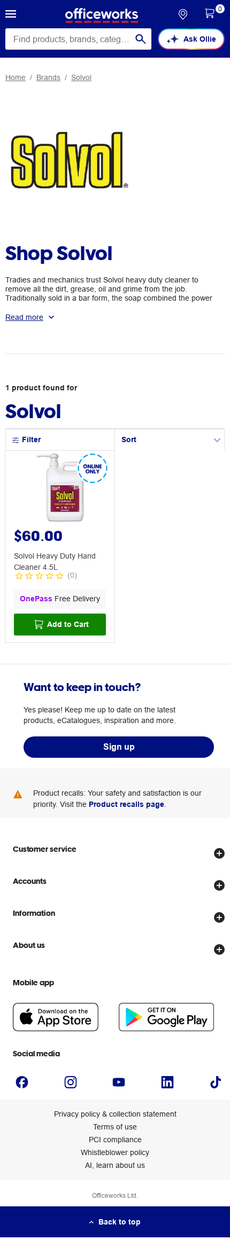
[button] (10, 15)
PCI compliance (115, 1139)
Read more (24, 317)
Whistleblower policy (115, 1152)
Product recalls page (126, 804)
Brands (48, 77)
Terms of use (115, 1127)
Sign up (119, 747)
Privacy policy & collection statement (115, 1114)
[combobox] (78, 39)
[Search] (140, 39)
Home (15, 77)
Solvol (81, 77)
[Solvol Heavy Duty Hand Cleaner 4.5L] (60, 489)
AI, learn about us (115, 1165)
